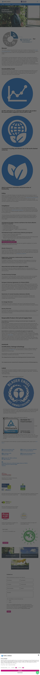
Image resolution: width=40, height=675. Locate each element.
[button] (37, 672)
